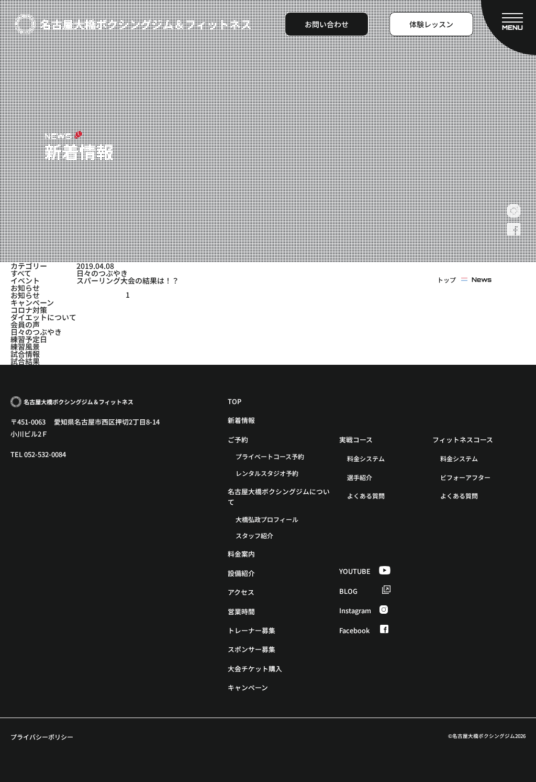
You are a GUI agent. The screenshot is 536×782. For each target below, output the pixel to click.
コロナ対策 (28, 309)
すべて (20, 273)
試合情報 (25, 353)
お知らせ (25, 287)
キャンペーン (32, 302)
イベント (25, 280)
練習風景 (25, 346)
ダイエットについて (43, 317)
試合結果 (25, 361)
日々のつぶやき (36, 331)
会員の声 (25, 324)
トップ (446, 280)
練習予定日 (28, 339)
